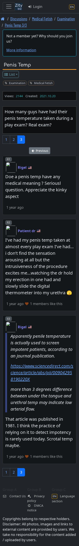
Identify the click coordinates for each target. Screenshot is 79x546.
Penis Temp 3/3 (16, 25)
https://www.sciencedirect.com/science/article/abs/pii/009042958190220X (42, 372)
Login (37, 6)
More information (21, 50)
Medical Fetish (42, 18)
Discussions (18, 18)
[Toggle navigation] (9, 6)
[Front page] (2, 18)
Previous (41, 151)
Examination (66, 18)
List (11, 74)
